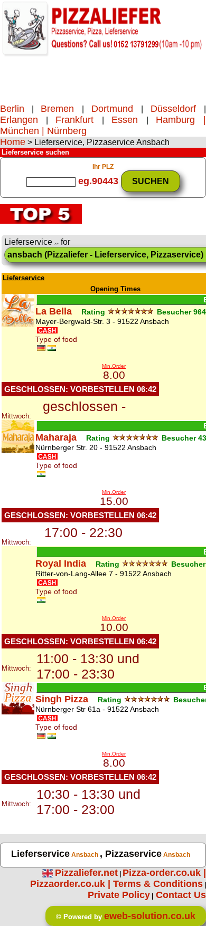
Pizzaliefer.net (86, 872)
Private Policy (119, 895)
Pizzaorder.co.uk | (71, 884)
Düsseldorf (173, 108)
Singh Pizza (61, 699)
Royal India (60, 563)
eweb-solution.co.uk (149, 916)
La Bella (53, 311)
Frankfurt (78, 119)
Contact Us (181, 895)
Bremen (61, 108)
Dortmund (112, 108)
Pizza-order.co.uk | (164, 872)
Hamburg (175, 119)
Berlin (12, 108)
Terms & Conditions (158, 884)
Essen (128, 119)
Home (12, 142)
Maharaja (56, 437)
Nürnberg (67, 131)
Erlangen (19, 119)
